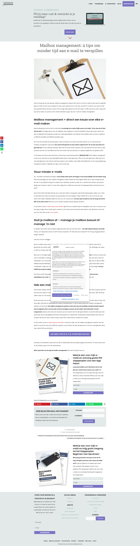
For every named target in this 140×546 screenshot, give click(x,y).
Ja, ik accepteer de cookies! (62, 295)
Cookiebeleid (64, 299)
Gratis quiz (70, 508)
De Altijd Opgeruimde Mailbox (55, 206)
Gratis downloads (70, 511)
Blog (119, 4)
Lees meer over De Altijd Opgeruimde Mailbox (70, 334)
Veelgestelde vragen (95, 505)
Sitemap (46, 541)
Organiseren (71, 429)
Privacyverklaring (71, 299)
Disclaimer (73, 541)
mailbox (77, 432)
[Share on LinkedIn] (1, 145)
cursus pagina (54, 212)
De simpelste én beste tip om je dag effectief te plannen (85, 438)
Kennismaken (128, 4)
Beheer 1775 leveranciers (59, 291)
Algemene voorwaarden (54, 541)
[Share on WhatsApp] (1, 148)
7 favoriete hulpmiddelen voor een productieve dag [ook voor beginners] (60, 435)
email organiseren (68, 432)
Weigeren (76, 295)
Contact (77, 299)
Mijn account (88, 541)
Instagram (70, 501)
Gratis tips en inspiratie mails (70, 515)
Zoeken (100, 518)
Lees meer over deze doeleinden (71, 291)
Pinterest (70, 498)
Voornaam (79, 410)
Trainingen (99, 4)
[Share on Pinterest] (1, 138)
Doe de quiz (70, 32)
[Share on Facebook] (1, 141)
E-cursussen (110, 4)
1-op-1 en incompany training (95, 501)
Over (90, 4)
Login (95, 511)
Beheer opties (84, 295)
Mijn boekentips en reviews (70, 518)
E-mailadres (78, 415)
